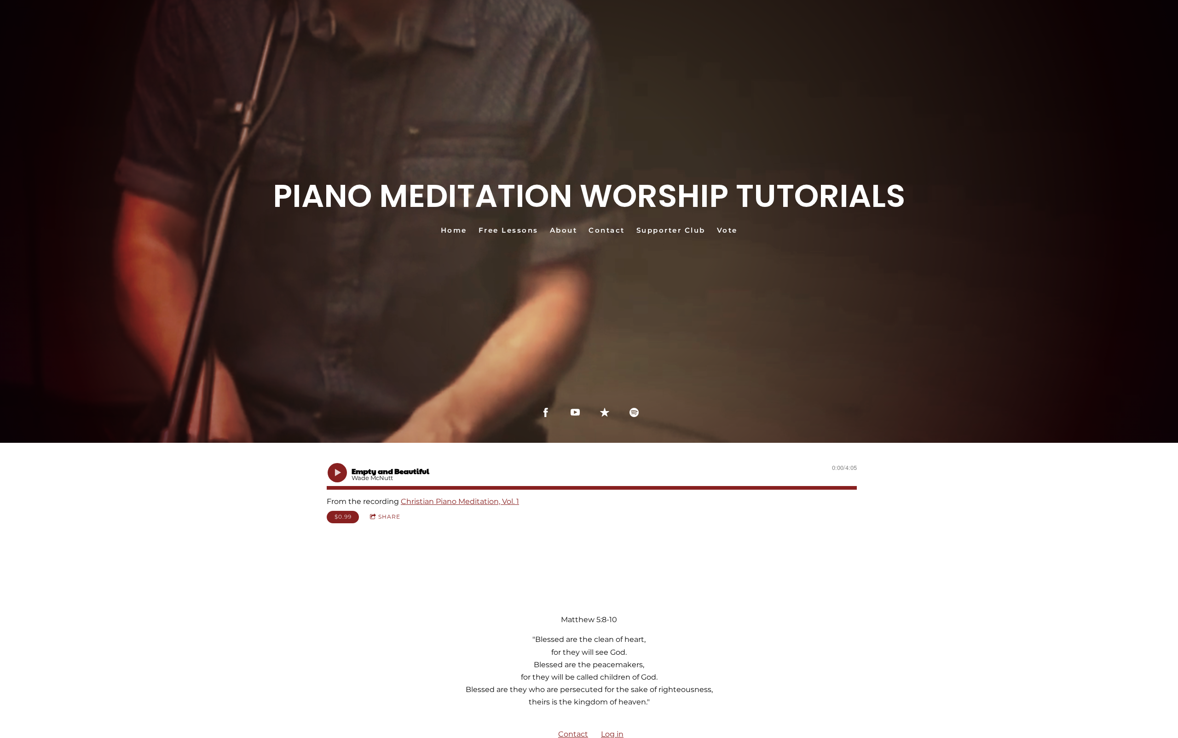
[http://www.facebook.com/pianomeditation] (545, 412)
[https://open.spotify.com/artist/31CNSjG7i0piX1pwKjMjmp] (634, 412)
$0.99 (343, 516)
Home (454, 229)
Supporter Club (670, 229)
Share (389, 516)
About (563, 229)
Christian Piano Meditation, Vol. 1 (460, 501)
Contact (607, 229)
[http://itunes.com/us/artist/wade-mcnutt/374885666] (604, 412)
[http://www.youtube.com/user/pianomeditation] (575, 412)
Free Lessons (508, 229)
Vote (727, 229)
